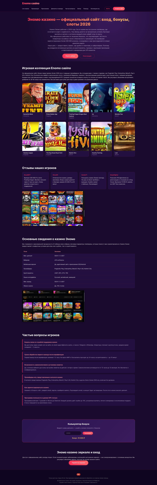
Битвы (79, 8)
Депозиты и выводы (57, 8)
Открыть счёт (119, 8)
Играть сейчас (70, 56)
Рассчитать (87, 433)
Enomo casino (30, 3)
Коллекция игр (95, 8)
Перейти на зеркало (78, 463)
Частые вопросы (70, 8)
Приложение (45, 8)
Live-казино (25, 8)
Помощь (85, 8)
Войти (108, 8)
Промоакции (35, 8)
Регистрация (87, 56)
